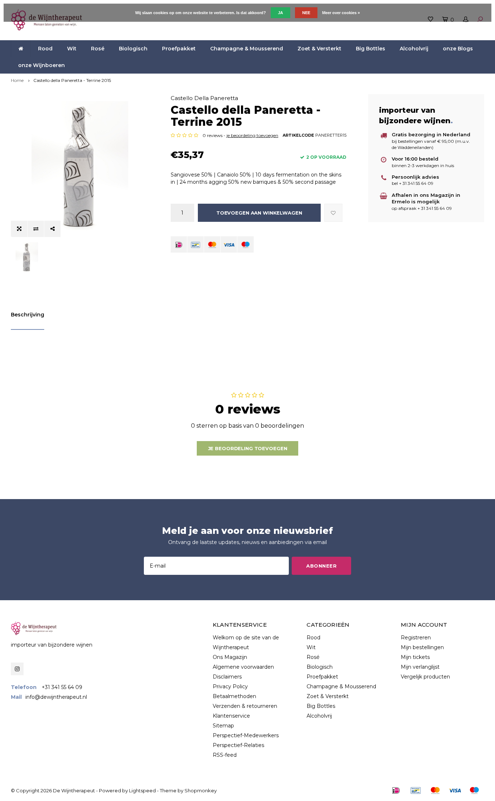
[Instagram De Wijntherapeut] (17, 669)
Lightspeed (142, 790)
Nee (306, 13)
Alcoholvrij (414, 48)
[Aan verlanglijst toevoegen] (333, 213)
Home (17, 80)
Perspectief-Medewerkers (246, 735)
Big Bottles (370, 48)
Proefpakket (179, 48)
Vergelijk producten (425, 676)
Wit (71, 48)
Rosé (97, 48)
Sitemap (223, 725)
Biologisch (133, 48)
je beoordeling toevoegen (252, 135)
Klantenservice (231, 716)
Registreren (416, 637)
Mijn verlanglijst (420, 667)
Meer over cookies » (341, 13)
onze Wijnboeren (41, 65)
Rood (45, 48)
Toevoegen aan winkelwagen (259, 213)
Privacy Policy (230, 686)
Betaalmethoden (234, 696)
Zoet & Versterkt (319, 48)
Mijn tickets (415, 657)
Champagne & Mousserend (246, 48)
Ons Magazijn (230, 657)
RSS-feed (225, 755)
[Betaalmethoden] (179, 244)
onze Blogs (458, 48)
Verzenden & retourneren (245, 706)
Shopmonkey (200, 790)
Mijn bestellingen (422, 647)
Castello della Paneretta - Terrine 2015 (72, 80)
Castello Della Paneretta (204, 98)
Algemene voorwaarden (243, 667)
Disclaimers (227, 676)
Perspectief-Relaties (238, 745)
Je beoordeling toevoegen (247, 448)
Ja (280, 13)
